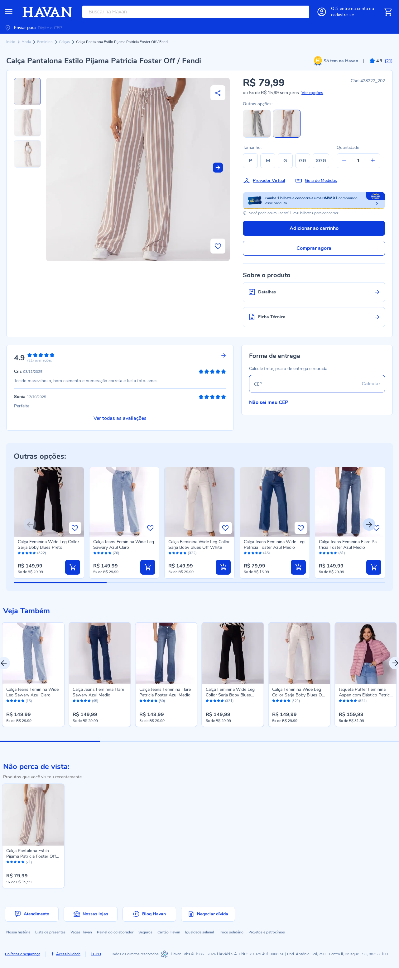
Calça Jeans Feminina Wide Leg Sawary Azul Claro (123, 544)
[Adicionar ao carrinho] (72, 567)
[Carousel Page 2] (150, 741)
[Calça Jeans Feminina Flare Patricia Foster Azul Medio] (166, 653)
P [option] (250, 160)
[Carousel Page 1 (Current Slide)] (50, 741)
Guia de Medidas (321, 180)
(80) (162, 701)
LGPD (96, 953)
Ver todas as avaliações (120, 418)
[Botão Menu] (8, 12)
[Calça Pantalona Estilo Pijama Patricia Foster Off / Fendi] (33, 814)
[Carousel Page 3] (249, 741)
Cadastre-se (342, 15)
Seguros (145, 932)
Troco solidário (231, 932)
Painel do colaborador (115, 932)
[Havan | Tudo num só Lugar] (47, 12)
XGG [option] (320, 160)
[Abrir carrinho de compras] (388, 12)
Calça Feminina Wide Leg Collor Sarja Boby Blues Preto (48, 544)
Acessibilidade (68, 953)
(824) (362, 701)
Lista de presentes (50, 932)
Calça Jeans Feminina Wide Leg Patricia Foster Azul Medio (274, 544)
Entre (354, 9)
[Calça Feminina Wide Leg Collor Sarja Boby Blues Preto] (232, 653)
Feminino (45, 41)
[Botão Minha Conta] (322, 12)
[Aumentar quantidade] (372, 160)
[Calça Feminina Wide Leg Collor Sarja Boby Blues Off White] (299, 653)
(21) (29, 862)
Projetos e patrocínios (266, 932)
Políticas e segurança (22, 953)
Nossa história (18, 932)
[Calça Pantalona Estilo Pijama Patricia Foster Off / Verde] (257, 136)
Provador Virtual (269, 180)
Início (11, 41)
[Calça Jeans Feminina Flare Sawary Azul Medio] (99, 653)
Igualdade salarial (199, 932)
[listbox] (287, 160)
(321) (229, 701)
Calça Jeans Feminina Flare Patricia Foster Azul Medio (348, 544)
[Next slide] (218, 168)
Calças (65, 41)
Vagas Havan (81, 932)
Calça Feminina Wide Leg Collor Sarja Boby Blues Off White (199, 544)
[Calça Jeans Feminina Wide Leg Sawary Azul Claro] (33, 653)
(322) (41, 553)
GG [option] (302, 160)
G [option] (285, 160)
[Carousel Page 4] (349, 741)
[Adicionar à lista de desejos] (217, 246)
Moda (27, 41)
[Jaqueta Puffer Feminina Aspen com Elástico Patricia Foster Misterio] (366, 653)
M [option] (268, 160)
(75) (29, 701)
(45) (266, 553)
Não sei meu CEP (268, 402)
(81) (341, 553)
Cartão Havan (168, 932)
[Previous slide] (30, 524)
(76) (116, 553)
